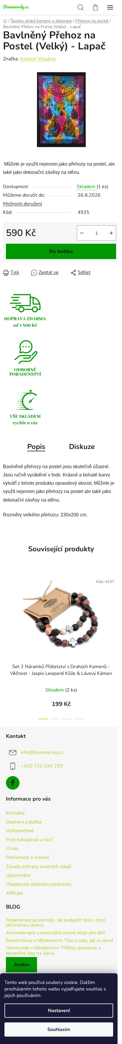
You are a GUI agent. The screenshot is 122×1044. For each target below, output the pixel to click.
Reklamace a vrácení (27, 857)
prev (6, 606)
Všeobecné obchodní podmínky (39, 884)
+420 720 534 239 (42, 766)
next (116, 606)
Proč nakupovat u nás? (29, 839)
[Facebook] (13, 783)
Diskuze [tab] (82, 446)
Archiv (21, 964)
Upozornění (18, 875)
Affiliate (14, 893)
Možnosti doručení (22, 204)
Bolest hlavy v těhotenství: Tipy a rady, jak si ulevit (59, 940)
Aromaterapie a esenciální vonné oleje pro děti (55, 933)
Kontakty (15, 813)
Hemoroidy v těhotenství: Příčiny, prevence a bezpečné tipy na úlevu (53, 951)
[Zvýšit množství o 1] (111, 233)
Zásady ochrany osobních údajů (38, 866)
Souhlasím (58, 1029)
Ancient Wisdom (38, 59)
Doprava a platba (24, 822)
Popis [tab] (36, 446)
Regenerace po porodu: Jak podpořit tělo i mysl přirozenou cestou (56, 923)
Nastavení (59, 1010)
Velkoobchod (19, 831)
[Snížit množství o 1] (81, 233)
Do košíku (61, 251)
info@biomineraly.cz (42, 752)
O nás (12, 848)
